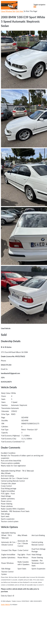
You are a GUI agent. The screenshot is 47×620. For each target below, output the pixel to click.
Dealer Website (5, 604)
